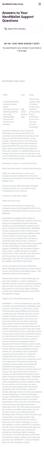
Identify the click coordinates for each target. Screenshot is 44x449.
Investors (6, 124)
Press (5, 122)
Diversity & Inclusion (11, 109)
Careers (6, 104)
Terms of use (34, 99)
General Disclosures (32, 258)
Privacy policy (34, 107)
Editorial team (8, 119)
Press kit (10, 122)
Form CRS (20, 258)
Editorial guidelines (10, 112)
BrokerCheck (27, 261)
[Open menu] (40, 4)
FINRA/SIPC (15, 248)
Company (6, 102)
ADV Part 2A (36, 253)
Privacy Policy (11, 256)
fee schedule (7, 261)
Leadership (14, 102)
